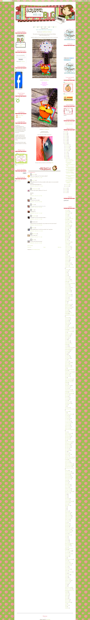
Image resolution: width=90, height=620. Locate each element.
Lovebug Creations (35, 188)
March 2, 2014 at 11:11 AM (36, 186)
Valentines (67, 583)
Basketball (67, 230)
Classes (66, 271)
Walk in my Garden (68, 587)
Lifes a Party (67, 411)
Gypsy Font (67, 361)
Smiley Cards (67, 519)
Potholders (67, 481)
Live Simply (67, 415)
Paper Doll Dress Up (68, 466)
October (67, 147)
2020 (66, 134)
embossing (67, 324)
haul (66, 368)
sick (65, 508)
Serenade (66, 504)
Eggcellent (67, 321)
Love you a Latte (68, 421)
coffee (66, 272)
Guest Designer (67, 358)
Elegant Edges (67, 323)
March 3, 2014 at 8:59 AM (36, 225)
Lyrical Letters (67, 425)
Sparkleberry (67, 523)
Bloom (66, 239)
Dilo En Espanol (68, 308)
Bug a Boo (67, 240)
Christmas (66, 261)
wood (66, 603)
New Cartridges (67, 450)
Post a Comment (30, 245)
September (68, 149)
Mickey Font (67, 434)
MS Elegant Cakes (68, 443)
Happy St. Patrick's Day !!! (70, 160)
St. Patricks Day (67, 532)
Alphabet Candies (68, 222)
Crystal (33, 198)
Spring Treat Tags (68, 529)
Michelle (19, 117)
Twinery (66, 577)
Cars (66, 254)
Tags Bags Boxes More (69, 559)
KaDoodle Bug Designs (69, 393)
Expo (66, 332)
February (67, 184)
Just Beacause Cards (68, 389)
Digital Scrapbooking (68, 307)
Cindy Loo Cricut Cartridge (69, 267)
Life (65, 406)
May (67, 155)
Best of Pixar (67, 232)
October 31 (67, 455)
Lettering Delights (68, 403)
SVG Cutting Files (46, 129)
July (66, 152)
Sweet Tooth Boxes (68, 553)
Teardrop (66, 560)
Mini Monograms (68, 436)
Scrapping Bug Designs (69, 501)
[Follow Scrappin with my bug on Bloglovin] (69, 58)
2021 (66, 133)
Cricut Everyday (68, 291)
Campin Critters (67, 246)
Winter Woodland (68, 602)
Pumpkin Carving (68, 488)
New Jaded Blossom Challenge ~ (44, 29)
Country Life (67, 276)
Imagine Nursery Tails (68, 380)
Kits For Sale (67, 397)
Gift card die (67, 351)
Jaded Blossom (67, 385)
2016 (66, 140)
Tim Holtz (66, 567)
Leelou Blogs (48, 619)
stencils (66, 536)
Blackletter (67, 236)
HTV (66, 377)
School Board (67, 498)
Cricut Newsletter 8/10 (69, 124)
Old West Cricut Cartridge (69, 457)
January (67, 186)
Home (44, 247)
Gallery (66, 346)
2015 (66, 142)
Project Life (67, 487)
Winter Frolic (67, 599)
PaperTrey (66, 470)
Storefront (66, 539)
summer (66, 547)
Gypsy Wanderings (68, 362)
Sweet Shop (67, 552)
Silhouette (67, 511)
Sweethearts (67, 556)
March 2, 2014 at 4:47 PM (36, 195)
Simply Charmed (68, 515)
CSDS (66, 293)
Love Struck (67, 419)
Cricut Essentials (68, 290)
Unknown (33, 174)
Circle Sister (67, 269)
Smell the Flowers (68, 518)
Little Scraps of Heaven (69, 414)
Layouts (66, 400)
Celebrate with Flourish (69, 257)
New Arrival (67, 448)
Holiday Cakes (67, 373)
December (67, 144)
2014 (66, 143)
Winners (66, 598)
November (67, 146)
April (67, 156)
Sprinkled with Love (68, 530)
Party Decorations (68, 471)
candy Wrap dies (68, 249)
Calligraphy (67, 243)
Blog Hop (66, 237)
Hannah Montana (68, 365)
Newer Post (29, 247)
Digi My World (67, 305)
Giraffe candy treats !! (69, 159)
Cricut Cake (67, 284)
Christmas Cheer (68, 263)
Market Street (67, 428)
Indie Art (66, 384)
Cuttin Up (66, 297)
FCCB (66, 339)
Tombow (66, 570)
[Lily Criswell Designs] (21, 153)
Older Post (59, 247)
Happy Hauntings (68, 366)
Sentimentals (67, 502)
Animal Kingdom (68, 225)
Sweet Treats (67, 555)
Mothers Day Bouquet (68, 441)
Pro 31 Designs (67, 485)
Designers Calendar (68, 304)
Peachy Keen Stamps (68, 473)
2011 (66, 191)
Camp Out (66, 244)
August (67, 150)
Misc (66, 440)
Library (66, 404)
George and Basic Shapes (69, 347)
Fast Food (66, 338)
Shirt (66, 506)
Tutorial (66, 576)
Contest (66, 275)
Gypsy (66, 359)
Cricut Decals (67, 288)
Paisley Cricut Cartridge (69, 465)
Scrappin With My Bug (18, 71)
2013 (66, 188)
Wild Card (66, 595)
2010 (66, 192)
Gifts (66, 354)
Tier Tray (66, 566)
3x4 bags (66, 215)
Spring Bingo (67, 525)
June (67, 153)
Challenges (67, 260)
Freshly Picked (67, 342)
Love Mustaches (68, 418)
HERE (52, 162)
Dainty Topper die (68, 300)
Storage (66, 537)
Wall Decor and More (68, 588)
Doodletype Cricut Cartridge (70, 315)
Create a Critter (67, 279)
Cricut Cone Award (68, 287)
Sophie (66, 522)
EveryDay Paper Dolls (68, 327)
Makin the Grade (68, 426)
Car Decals (67, 250)
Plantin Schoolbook (68, 477)
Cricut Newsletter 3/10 (69, 122)
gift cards (66, 352)
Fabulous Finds (67, 335)
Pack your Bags (67, 462)
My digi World (67, 444)
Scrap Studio (67, 499)
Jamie (33, 239)
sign (65, 509)
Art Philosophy (67, 226)
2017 (66, 139)
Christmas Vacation (68, 264)
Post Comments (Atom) (36, 249)
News (66, 451)
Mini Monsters (67, 437)
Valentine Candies (68, 580)
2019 (66, 136)
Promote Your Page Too (18, 89)
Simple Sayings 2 (68, 512)
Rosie (33, 209)
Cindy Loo (67, 265)
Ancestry (66, 223)
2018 (66, 137)
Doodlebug (67, 311)
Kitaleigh (66, 396)
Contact (66, 273)
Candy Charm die (68, 247)
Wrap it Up (67, 605)
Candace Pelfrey (20, 115)
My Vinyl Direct (67, 447)
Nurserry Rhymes (68, 454)
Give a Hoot (67, 355)
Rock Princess (67, 492)
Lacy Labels (67, 399)
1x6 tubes (66, 210)
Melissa (33, 227)
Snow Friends (67, 520)
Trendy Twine (67, 574)
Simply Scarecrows (68, 516)
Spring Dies (67, 526)
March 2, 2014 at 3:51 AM (36, 177)
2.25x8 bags (67, 211)
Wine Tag (66, 596)
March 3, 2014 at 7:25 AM (36, 213)
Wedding (66, 592)
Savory (66, 495)
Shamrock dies (67, 505)
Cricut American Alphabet (69, 283)
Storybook (67, 540)
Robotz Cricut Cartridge (69, 491)
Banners (66, 229)
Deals (66, 301)
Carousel (66, 253)
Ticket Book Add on (68, 563)
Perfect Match (67, 474)
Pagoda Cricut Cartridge (69, 463)
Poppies (66, 480)
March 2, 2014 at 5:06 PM (36, 201)
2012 (66, 189)
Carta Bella (67, 256)
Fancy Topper (67, 336)
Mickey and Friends (68, 433)
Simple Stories (67, 513)
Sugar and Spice (67, 545)
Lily (65, 412)
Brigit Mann (34, 233)
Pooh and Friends (68, 478)
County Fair (67, 278)
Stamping (66, 533)
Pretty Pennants (67, 484)
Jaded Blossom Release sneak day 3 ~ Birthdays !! (70, 173)
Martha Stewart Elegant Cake (70, 429)
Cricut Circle (67, 286)
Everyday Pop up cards (69, 331)
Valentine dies (67, 581)
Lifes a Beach (67, 407)
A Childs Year (67, 217)
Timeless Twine (67, 569)
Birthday (66, 233)
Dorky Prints (67, 317)
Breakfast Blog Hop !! (69, 180)
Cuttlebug (66, 298)
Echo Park (66, 320)
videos (66, 584)
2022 (66, 131)
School (66, 497)
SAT (65, 494)
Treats (66, 573)
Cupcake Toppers (68, 294)
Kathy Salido (34, 215)
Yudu (66, 606)
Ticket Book (67, 562)
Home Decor (67, 374)
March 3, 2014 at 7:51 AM (36, 219)
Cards (66, 251)
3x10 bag (66, 214)
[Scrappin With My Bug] (18, 88)
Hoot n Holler (67, 376)
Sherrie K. (33, 180)
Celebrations (67, 258)
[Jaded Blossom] (69, 73)
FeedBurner (23, 61)
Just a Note (67, 388)
